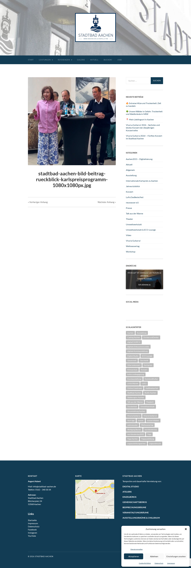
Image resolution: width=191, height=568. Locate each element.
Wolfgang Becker (134, 429)
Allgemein (130, 170)
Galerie (81, 60)
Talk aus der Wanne (134, 213)
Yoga (149, 434)
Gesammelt (131, 360)
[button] (186, 529)
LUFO (144, 383)
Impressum (171, 563)
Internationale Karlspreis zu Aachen (142, 181)
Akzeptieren (133, 556)
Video (128, 235)
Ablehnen (154, 556)
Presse (129, 208)
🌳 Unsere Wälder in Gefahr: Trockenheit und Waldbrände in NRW (144, 112)
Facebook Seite (132, 310)
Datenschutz (159, 563)
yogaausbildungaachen (136, 443)
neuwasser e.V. (132, 202)
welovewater (132, 425)
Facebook (32, 529)
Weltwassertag (132, 246)
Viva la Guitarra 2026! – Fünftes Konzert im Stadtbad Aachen (144, 137)
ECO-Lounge (147, 356)
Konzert (129, 191)
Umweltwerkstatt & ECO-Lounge (141, 229)
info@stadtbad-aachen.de (44, 486)
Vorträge (130, 420)
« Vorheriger (38, 202)
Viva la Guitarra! (133, 240)
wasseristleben (153, 420)
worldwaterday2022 (135, 434)
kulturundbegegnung (135, 374)
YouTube (32, 536)
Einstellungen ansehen (176, 556)
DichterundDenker (151, 337)
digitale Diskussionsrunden (138, 347)
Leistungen (45, 60)
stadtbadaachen (152, 388)
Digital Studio (132, 356)
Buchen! (108, 60)
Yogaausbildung (147, 439)
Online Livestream (134, 388)
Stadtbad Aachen (134, 393)
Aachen (130, 333)
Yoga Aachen (132, 439)
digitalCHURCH (133, 342)
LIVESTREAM (132, 383)
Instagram (130, 313)
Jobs (119, 60)
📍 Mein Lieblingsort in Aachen (140, 119)
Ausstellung (131, 175)
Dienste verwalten (136, 549)
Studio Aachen (150, 393)
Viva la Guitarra (133, 416)
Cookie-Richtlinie (145, 563)
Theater (129, 219)
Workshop (130, 251)
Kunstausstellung (134, 379)
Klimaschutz (132, 370)
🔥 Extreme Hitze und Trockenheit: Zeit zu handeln (143, 104)
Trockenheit (132, 406)
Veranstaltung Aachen (136, 411)
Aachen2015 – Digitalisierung (139, 159)
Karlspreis (148, 365)
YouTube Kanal (132, 307)
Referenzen (64, 60)
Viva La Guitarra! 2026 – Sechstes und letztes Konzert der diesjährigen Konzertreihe (143, 128)
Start (31, 60)
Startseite (32, 520)
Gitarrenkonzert (133, 365)
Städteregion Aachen (135, 397)
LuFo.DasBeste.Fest (134, 197)
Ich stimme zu (144, 284)
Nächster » (107, 202)
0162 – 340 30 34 (43, 489)
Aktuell (94, 60)
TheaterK (150, 402)
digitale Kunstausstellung (137, 351)
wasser (141, 420)
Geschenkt (144, 360)
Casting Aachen (133, 337)
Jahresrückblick (133, 186)
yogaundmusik (155, 443)
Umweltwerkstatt (134, 224)
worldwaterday (151, 429)
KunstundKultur (151, 379)
